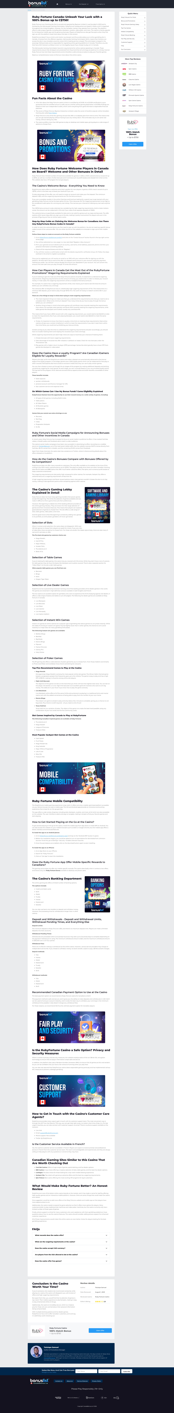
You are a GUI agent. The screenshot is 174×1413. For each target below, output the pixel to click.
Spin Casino (132, 69)
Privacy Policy (96, 1381)
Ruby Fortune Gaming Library (130, 24)
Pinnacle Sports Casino (136, 95)
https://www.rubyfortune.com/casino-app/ (54, 836)
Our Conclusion (126, 49)
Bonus (68, 4)
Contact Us (58, 1381)
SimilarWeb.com (44, 446)
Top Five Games (126, 28)
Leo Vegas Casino (134, 85)
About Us (70, 1381)
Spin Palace (53, 113)
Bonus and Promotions (128, 21)
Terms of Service (82, 1381)
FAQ (122, 45)
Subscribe (126, 1371)
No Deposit (82, 4)
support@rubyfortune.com (49, 1133)
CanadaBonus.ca (49, 1358)
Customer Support (126, 42)
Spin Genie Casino (135, 100)
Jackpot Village (134, 111)
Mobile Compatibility (127, 31)
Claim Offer (100, 1330)
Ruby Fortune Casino (136, 106)
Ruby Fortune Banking (128, 35)
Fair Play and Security (127, 38)
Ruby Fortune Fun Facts (128, 17)
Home (29, 10)
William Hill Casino (135, 90)
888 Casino (132, 74)
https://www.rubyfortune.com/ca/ (51, 237)
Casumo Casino (134, 79)
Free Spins (99, 4)
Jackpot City (133, 63)
